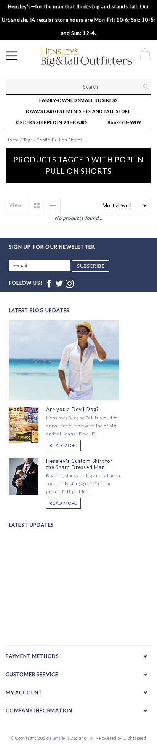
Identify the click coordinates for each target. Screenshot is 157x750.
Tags (28, 140)
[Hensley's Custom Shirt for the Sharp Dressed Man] (23, 476)
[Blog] (64, 388)
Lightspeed (134, 738)
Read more (63, 445)
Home (12, 140)
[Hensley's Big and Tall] (98, 57)
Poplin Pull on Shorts (60, 140)
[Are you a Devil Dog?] (23, 424)
